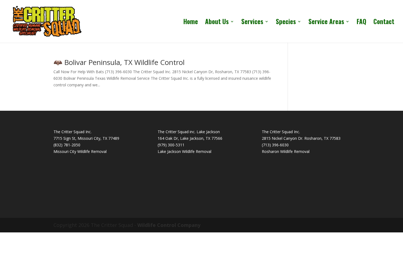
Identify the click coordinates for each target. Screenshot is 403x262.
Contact (383, 22)
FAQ (361, 22)
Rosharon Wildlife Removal (286, 151)
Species (286, 22)
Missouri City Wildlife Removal (80, 151)
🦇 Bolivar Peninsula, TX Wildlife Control (119, 62)
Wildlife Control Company (168, 225)
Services (252, 22)
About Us (217, 22)
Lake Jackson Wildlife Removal (184, 151)
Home (190, 22)
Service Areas (326, 22)
